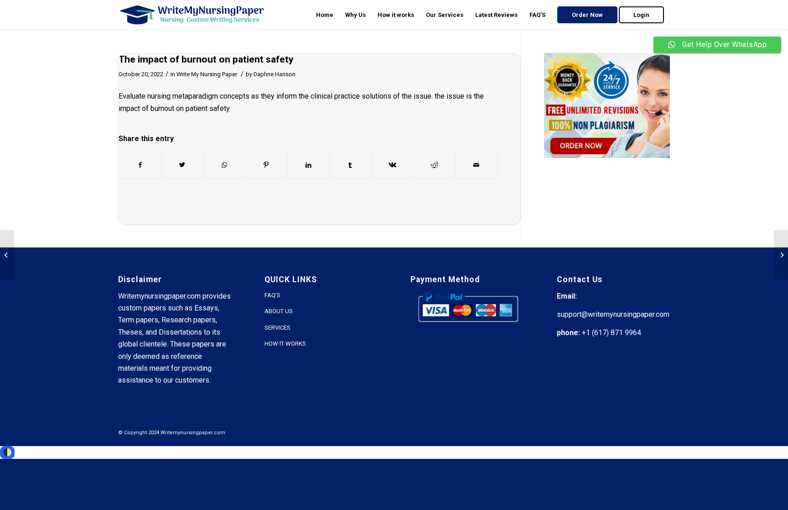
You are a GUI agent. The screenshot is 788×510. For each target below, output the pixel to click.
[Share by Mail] (476, 165)
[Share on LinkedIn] (308, 165)
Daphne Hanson (275, 74)
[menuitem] (324, 15)
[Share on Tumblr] (350, 165)
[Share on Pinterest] (266, 165)
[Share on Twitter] (182, 165)
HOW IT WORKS (285, 343)
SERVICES (277, 327)
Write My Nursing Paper (206, 74)
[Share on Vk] (392, 165)
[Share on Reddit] (434, 165)
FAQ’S (272, 295)
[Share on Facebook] (140, 165)
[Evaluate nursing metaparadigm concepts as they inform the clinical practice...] (7, 255)
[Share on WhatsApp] (224, 165)
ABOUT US (278, 311)
